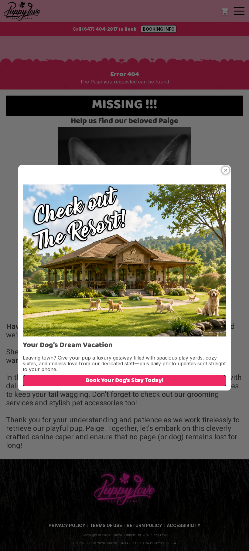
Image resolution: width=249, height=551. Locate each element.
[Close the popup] (225, 170)
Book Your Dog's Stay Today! (125, 381)
